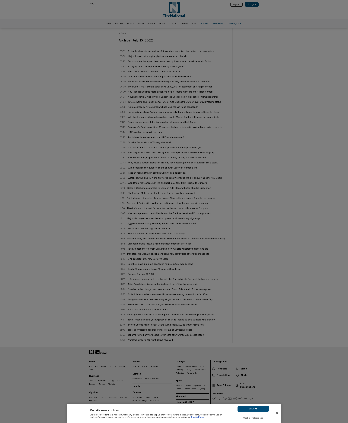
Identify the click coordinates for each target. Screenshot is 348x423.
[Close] (277, 413)
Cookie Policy (197, 417)
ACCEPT (253, 409)
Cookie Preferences (253, 418)
